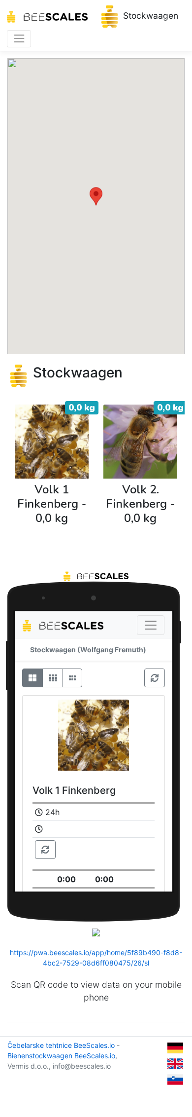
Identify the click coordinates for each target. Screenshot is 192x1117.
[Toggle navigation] (19, 38)
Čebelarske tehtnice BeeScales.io (61, 1045)
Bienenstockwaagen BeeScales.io (61, 1055)
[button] (96, 197)
